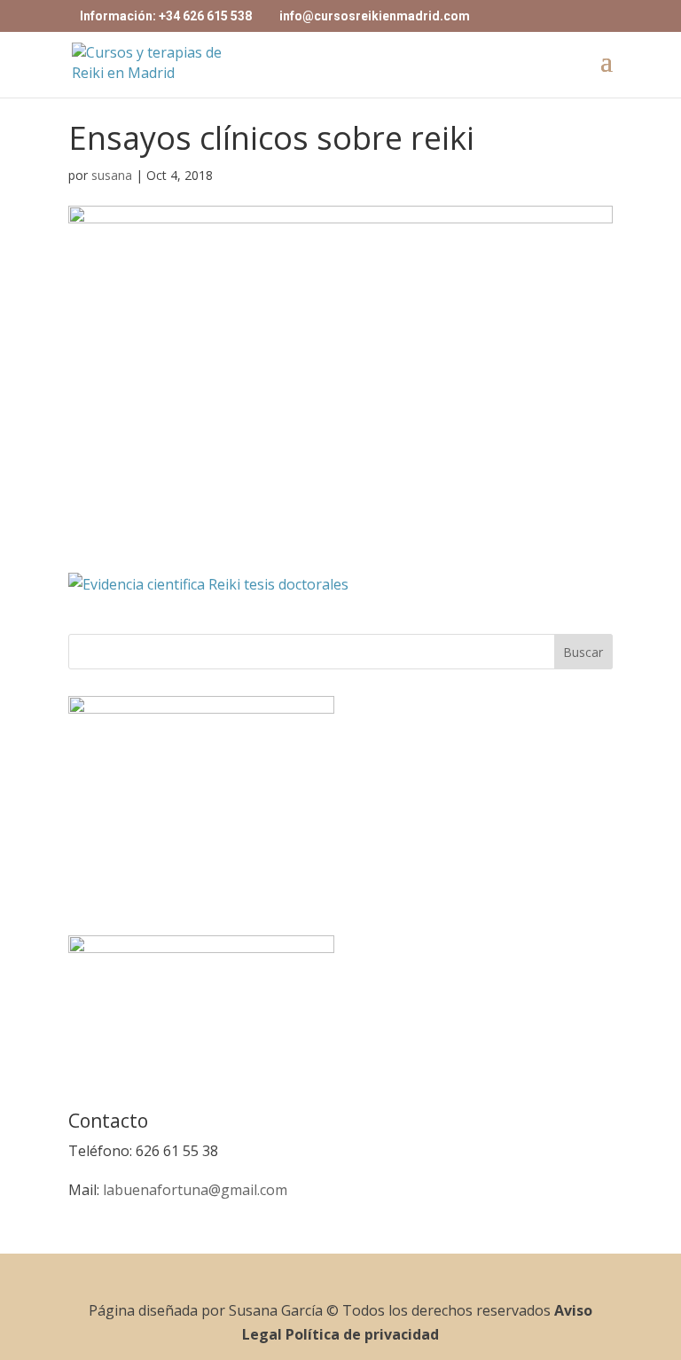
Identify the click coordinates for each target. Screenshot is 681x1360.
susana (111, 175)
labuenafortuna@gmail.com (195, 1190)
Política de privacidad (362, 1334)
